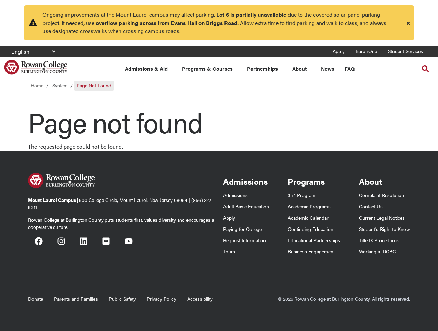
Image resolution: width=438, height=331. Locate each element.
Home (37, 85)
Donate (35, 298)
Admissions (235, 195)
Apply (339, 50)
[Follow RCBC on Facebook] (39, 242)
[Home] (35, 64)
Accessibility (200, 298)
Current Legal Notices (382, 217)
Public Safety (122, 298)
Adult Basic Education (246, 206)
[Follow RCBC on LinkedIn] (83, 242)
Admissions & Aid (146, 68)
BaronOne (366, 50)
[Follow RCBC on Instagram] (61, 242)
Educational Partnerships (314, 240)
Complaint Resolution (381, 195)
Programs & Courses (207, 68)
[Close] (408, 23)
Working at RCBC (377, 251)
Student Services (405, 50)
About (299, 68)
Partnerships (262, 68)
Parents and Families (76, 298)
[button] (425, 68)
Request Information (244, 240)
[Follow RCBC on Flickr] (106, 242)
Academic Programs (309, 206)
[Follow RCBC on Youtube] (129, 242)
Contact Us (371, 206)
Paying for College (242, 228)
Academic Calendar (308, 217)
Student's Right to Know (384, 228)
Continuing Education (310, 228)
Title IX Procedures (379, 240)
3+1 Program (301, 195)
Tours (229, 251)
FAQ (350, 68)
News (327, 68)
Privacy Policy (161, 298)
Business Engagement (311, 251)
